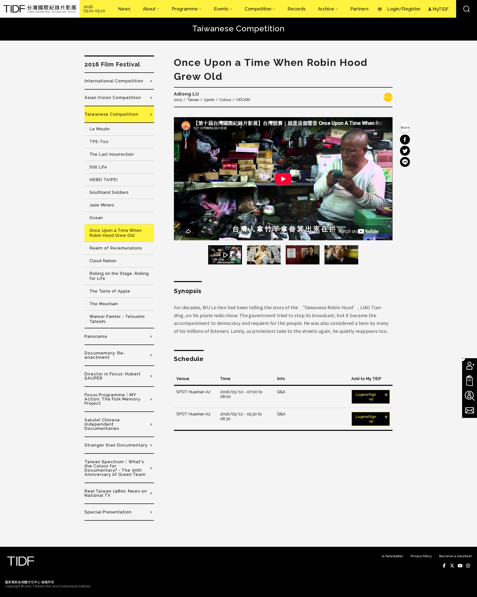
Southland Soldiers (109, 192)
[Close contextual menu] (462, 358)
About (149, 9)
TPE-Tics (99, 141)
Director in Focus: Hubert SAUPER (112, 376)
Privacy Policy (421, 556)
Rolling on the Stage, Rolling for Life (119, 276)
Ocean (96, 217)
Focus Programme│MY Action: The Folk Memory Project (112, 399)
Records (296, 9)
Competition (258, 9)
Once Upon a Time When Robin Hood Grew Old (115, 233)
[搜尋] (466, 9)
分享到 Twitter (405, 151)
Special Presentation (108, 511)
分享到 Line (405, 162)
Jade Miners (101, 205)
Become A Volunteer (469, 395)
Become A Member (469, 365)
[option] (283, 178)
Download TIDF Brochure (469, 380)
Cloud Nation (103, 260)
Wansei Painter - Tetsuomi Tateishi (117, 319)
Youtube (460, 566)
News (124, 9)
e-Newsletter (392, 556)
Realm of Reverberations (115, 248)
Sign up (372, 396)
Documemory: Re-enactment (104, 355)
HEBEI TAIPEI (103, 179)
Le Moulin (99, 129)
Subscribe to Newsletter (469, 410)
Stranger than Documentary (116, 445)
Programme (185, 9)
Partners (359, 9)
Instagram (468, 566)
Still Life (98, 167)
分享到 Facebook (405, 140)
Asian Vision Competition (112, 97)
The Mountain (103, 303)
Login (360, 394)
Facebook (444, 566)
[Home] (39, 8)
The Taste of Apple (109, 291)
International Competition (113, 80)
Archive (326, 9)
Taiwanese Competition (111, 114)
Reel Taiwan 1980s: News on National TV (115, 493)
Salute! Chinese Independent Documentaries (102, 424)
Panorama (95, 336)
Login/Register (404, 8)
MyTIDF (441, 9)
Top (467, 586)
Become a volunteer (455, 556)
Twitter (452, 566)
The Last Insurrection (111, 154)
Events (221, 9)
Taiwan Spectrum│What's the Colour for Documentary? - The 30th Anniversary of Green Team (115, 468)
